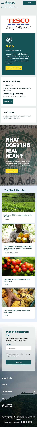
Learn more (11, 171)
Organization (7, 378)
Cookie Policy (16, 422)
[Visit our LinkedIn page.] (26, 422)
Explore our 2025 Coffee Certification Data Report (17, 280)
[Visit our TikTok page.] (29, 422)
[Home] (10, 2)
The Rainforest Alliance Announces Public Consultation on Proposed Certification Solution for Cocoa (18, 248)
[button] (2, 3)
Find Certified (8, 7)
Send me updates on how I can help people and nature (19, 355)
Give (29, 3)
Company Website (13, 68)
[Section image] (18, 211)
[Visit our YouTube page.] (31, 422)
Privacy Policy (8, 422)
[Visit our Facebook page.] (21, 422)
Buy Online (7, 101)
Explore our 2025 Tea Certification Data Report (18, 216)
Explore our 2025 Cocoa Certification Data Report (17, 311)
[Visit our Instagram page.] (24, 422)
